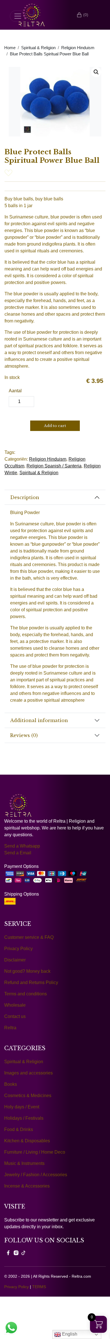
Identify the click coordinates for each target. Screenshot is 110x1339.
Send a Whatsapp (22, 846)
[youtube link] (23, 1252)
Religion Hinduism (77, 48)
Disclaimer (15, 959)
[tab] (55, 497)
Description (24, 497)
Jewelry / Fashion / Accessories (35, 1174)
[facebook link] (8, 1252)
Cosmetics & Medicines (27, 1095)
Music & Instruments (24, 1163)
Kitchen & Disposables (27, 1140)
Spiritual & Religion (38, 48)
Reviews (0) (24, 735)
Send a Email (17, 852)
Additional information (39, 720)
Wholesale (15, 1005)
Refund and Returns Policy (31, 982)
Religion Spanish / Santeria (54, 465)
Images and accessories (28, 1073)
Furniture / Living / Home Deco (34, 1152)
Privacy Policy (18, 948)
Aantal (15, 390)
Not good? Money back (27, 971)
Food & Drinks (18, 1129)
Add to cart (55, 426)
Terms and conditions (25, 993)
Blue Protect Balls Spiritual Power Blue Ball (49, 54)
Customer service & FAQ (29, 937)
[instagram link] (16, 1252)
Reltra (10, 1027)
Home (10, 48)
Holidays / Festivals (23, 1118)
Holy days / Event (21, 1106)
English (69, 1334)
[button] (96, 72)
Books (10, 1084)
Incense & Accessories (27, 1186)
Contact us (15, 1016)
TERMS (39, 1286)
